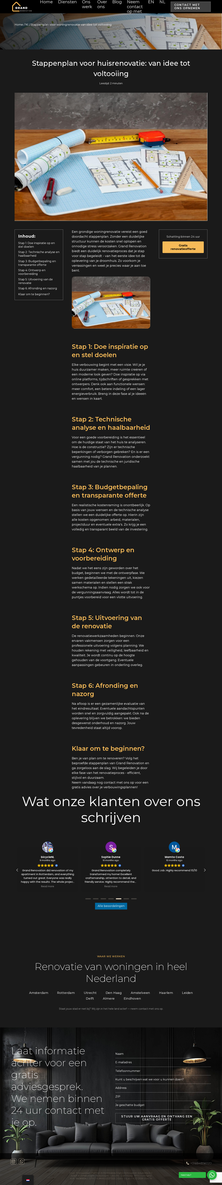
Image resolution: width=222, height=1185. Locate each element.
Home (19, 24)
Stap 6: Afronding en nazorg (37, 288)
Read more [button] (47, 886)
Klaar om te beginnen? (34, 294)
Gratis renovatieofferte (183, 247)
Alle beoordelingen (111, 906)
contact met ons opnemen (187, 6)
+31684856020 (201, 1163)
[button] (204, 870)
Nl (26, 24)
